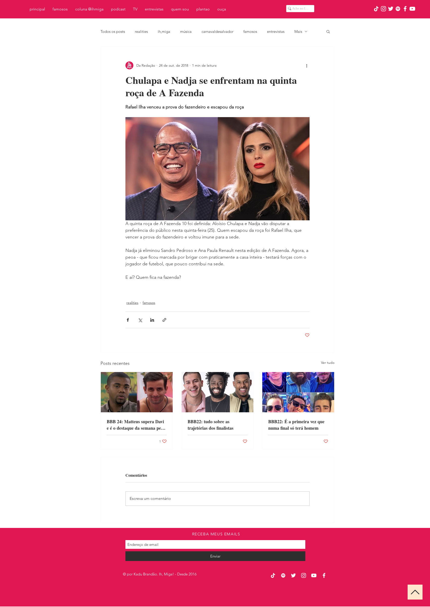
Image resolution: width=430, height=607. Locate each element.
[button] (328, 31)
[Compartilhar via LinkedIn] (152, 320)
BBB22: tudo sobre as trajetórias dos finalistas (210, 424)
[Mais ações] (307, 65)
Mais (298, 31)
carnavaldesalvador (217, 31)
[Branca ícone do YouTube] (412, 8)
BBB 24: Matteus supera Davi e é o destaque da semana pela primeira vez (135, 424)
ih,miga (164, 31)
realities (141, 31)
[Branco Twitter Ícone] (390, 8)
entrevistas (275, 31)
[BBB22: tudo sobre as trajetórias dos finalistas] (218, 392)
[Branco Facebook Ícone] (405, 8)
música (186, 31)
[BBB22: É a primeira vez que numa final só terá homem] (298, 392)
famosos (250, 31)
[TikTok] (376, 8)
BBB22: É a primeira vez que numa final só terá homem (296, 424)
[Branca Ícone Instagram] (383, 8)
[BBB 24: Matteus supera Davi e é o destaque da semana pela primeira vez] (137, 392)
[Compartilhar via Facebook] (127, 320)
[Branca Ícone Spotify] (397, 8)
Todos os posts (113, 31)
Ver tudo (327, 362)
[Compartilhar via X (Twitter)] (140, 320)
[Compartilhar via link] (164, 320)
